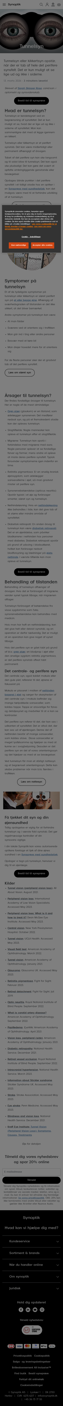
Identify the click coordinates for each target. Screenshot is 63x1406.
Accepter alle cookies (43, 245)
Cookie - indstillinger (31, 237)
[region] (32, 229)
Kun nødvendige (18, 245)
